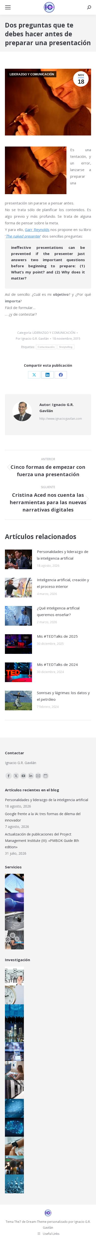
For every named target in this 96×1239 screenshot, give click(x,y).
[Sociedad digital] (13, 1013)
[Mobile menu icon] (8, 7)
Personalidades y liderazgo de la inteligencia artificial (62, 555)
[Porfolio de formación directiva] (13, 921)
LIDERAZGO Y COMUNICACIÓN (32, 74)
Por (32, 339)
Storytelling (66, 347)
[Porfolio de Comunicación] (13, 902)
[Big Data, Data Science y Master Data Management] (13, 1108)
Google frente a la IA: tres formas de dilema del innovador (42, 816)
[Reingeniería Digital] (13, 976)
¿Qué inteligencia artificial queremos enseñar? (58, 611)
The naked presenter (23, 236)
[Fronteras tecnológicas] (13, 1183)
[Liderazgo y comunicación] (13, 1165)
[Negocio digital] (13, 1032)
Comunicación (46, 347)
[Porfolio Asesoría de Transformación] (13, 939)
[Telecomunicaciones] (13, 1051)
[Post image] (18, 559)
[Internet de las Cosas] (13, 1146)
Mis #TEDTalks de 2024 (57, 664)
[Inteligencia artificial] (13, 1127)
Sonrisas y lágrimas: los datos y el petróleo (63, 696)
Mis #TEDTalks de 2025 (57, 636)
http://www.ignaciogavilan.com (60, 419)
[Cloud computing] (13, 1089)
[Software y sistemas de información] (13, 1070)
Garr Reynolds (37, 229)
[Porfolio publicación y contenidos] (13, 883)
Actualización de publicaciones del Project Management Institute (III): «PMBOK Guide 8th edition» (42, 840)
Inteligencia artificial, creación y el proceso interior (63, 583)
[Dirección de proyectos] (13, 994)
